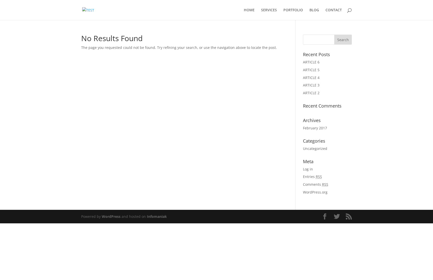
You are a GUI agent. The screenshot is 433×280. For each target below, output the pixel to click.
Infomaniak (157, 216)
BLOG (314, 10)
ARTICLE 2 (311, 92)
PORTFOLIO (293, 10)
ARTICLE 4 (311, 77)
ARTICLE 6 (311, 62)
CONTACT (334, 10)
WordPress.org (315, 192)
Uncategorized (315, 148)
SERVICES (269, 10)
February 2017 (315, 128)
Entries (312, 176)
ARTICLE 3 (311, 85)
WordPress (111, 216)
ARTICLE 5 (311, 69)
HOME (249, 10)
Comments (315, 184)
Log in (308, 169)
